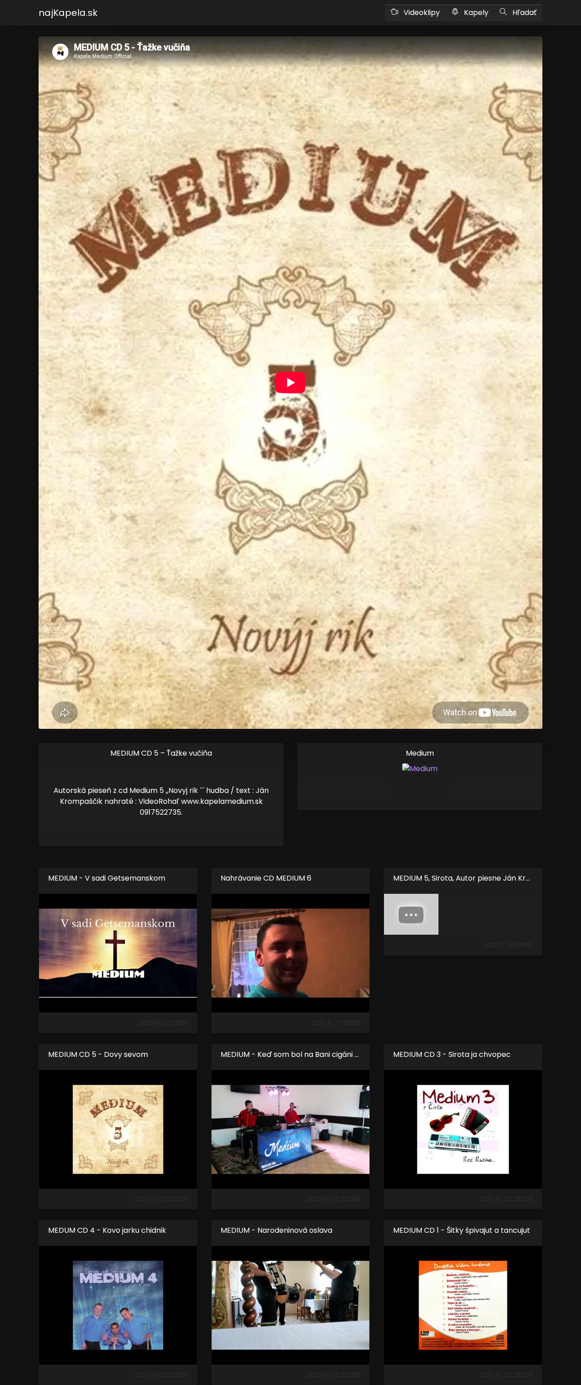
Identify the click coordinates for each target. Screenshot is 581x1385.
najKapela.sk (68, 12)
